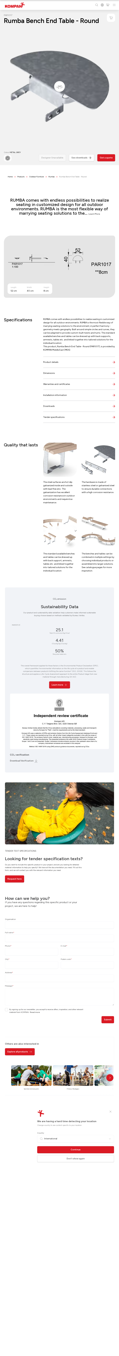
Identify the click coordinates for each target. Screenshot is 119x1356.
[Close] (110, 1111)
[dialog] (59, 678)
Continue (76, 1149)
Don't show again (76, 1158)
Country (40, 1133)
